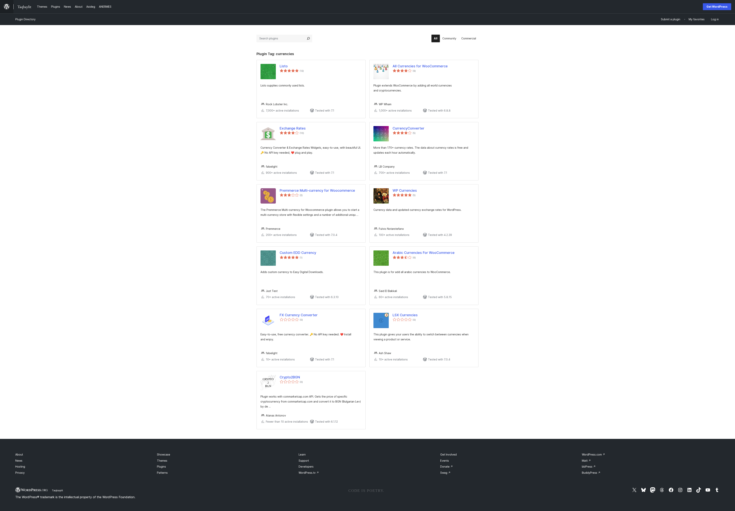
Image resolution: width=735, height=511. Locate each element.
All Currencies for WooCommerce (420, 66)
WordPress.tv (309, 472)
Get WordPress (717, 6)
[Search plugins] (308, 38)
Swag (445, 472)
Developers (306, 466)
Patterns (162, 472)
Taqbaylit (57, 490)
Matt (586, 460)
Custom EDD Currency (298, 253)
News (18, 460)
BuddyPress (591, 472)
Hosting (20, 466)
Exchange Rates (293, 128)
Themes (162, 460)
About (19, 454)
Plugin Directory (25, 19)
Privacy (20, 472)
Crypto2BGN (290, 377)
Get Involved (448, 454)
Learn (302, 454)
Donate (446, 466)
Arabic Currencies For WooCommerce (424, 253)
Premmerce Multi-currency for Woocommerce (317, 190)
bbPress (589, 466)
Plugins (161, 466)
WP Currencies (405, 190)
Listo (284, 66)
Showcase (163, 454)
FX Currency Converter (299, 315)
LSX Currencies (405, 315)
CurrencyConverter (408, 128)
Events (444, 460)
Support (304, 460)
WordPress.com (593, 454)
